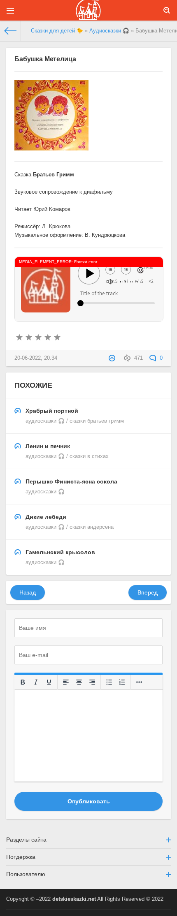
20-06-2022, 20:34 (35, 358)
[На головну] (10, 31)
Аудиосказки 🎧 (109, 31)
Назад (27, 592)
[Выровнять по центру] (79, 682)
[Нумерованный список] (122, 682)
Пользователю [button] (25, 874)
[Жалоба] (113, 358)
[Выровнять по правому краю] (92, 682)
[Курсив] (36, 682)
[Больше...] (139, 682)
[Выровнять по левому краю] (66, 682)
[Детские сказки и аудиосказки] (88, 10)
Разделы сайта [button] (26, 839)
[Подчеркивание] (49, 682)
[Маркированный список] (109, 682)
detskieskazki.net (74, 899)
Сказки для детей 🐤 (57, 31)
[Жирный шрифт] (22, 682)
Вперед (147, 592)
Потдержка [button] (20, 857)
